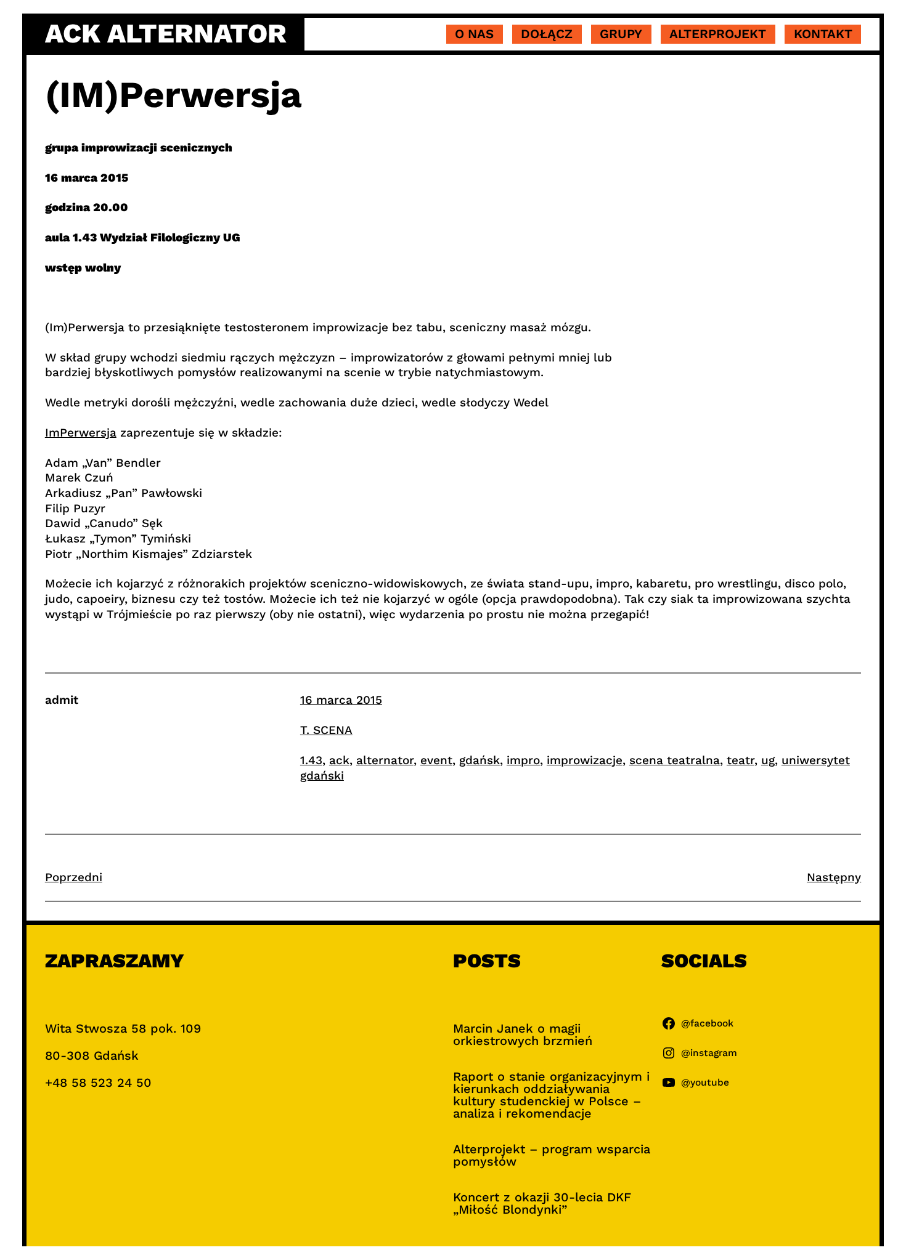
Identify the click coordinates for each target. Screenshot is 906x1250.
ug (768, 760)
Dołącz (547, 33)
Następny (834, 877)
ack (339, 760)
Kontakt (823, 33)
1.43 (311, 760)
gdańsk (479, 760)
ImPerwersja (80, 432)
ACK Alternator (166, 33)
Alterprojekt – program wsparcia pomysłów (551, 1155)
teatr (740, 760)
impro (523, 760)
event (436, 760)
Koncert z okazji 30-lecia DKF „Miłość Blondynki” (542, 1203)
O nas (474, 33)
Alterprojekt (717, 33)
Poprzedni (73, 877)
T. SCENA (326, 730)
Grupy (621, 33)
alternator (385, 760)
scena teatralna (674, 760)
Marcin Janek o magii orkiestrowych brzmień (522, 1034)
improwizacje (584, 760)
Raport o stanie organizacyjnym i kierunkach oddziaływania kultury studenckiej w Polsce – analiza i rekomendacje (551, 1094)
